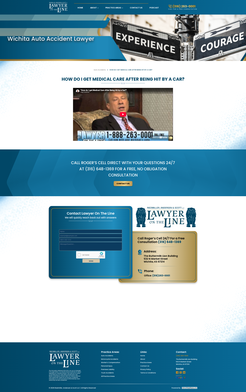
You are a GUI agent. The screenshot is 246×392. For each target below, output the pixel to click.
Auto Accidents (100, 70)
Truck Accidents (107, 373)
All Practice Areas (108, 376)
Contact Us (136, 7)
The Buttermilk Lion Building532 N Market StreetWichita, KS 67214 (186, 361)
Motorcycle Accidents (109, 359)
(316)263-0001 (161, 275)
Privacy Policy (145, 369)
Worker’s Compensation (110, 362)
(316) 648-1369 (169, 242)
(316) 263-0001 (182, 356)
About (93, 7)
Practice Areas (113, 7)
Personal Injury (106, 366)
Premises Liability (107, 369)
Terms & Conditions (148, 373)
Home (80, 7)
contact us (123, 183)
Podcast (154, 7)
